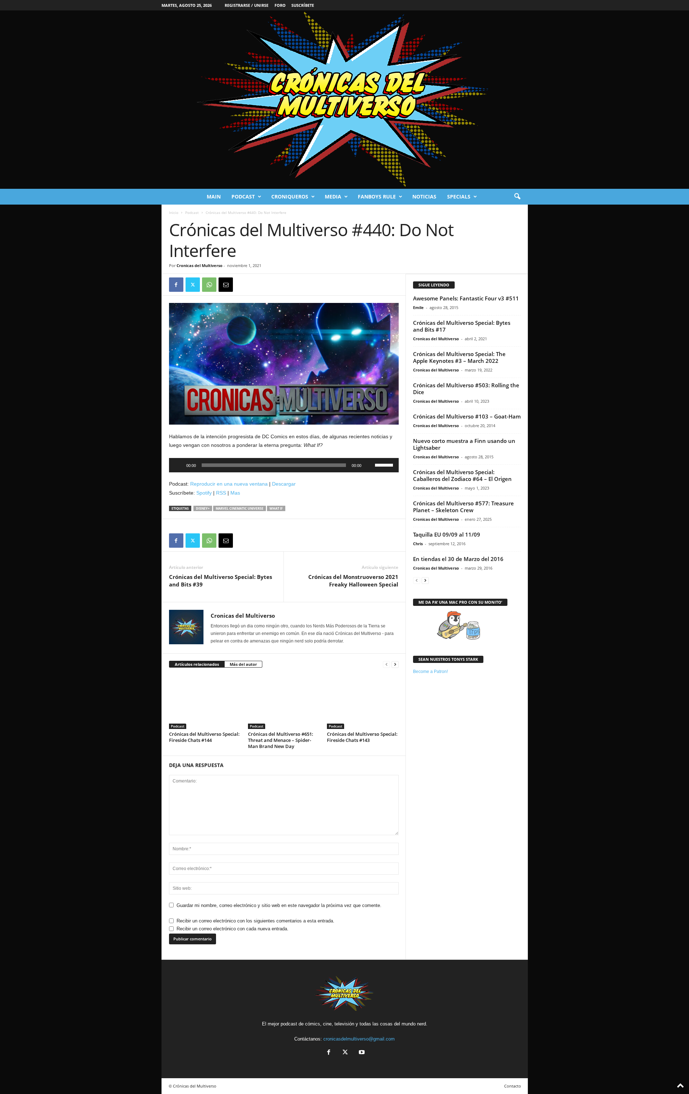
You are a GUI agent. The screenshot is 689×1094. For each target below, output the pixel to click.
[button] (517, 197)
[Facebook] (176, 284)
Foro (280, 5)
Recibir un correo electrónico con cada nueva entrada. (233, 928)
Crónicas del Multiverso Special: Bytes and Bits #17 (461, 326)
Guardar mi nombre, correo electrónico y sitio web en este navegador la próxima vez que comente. (279, 905)
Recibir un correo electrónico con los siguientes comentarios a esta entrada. (255, 921)
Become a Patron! (430, 671)
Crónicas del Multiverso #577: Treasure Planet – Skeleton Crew (463, 507)
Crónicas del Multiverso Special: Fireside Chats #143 (362, 737)
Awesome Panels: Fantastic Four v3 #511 (466, 298)
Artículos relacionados (197, 664)
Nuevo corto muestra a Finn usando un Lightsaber (464, 444)
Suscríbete (302, 5)
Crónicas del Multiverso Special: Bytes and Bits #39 (220, 580)
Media (333, 196)
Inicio (173, 212)
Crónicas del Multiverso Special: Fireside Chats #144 (204, 737)
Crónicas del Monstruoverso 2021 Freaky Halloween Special (353, 580)
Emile (418, 307)
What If (276, 508)
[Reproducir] (178, 465)
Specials (458, 196)
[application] (284, 465)
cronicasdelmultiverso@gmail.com (359, 1039)
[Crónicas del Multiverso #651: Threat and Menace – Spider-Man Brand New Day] (284, 702)
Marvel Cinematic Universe (239, 508)
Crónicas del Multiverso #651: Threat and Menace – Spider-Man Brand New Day (280, 740)
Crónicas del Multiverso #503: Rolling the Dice (466, 389)
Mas (235, 493)
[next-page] (395, 664)
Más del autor (243, 664)
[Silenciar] (369, 465)
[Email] (226, 284)
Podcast (243, 196)
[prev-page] (386, 664)
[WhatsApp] (209, 284)
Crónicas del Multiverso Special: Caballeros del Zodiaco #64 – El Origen (462, 475)
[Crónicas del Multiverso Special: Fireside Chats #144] (205, 702)
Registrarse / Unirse (246, 5)
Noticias (424, 196)
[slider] (385, 464)
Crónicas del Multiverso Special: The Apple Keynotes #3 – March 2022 (459, 357)
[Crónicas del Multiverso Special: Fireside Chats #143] (363, 702)
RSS (221, 493)
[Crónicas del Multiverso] (344, 99)
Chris (418, 543)
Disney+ (203, 508)
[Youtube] (361, 1053)
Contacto (512, 1086)
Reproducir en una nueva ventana (229, 484)
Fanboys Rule (377, 196)
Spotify (204, 493)
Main (214, 196)
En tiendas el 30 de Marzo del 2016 (458, 558)
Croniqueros (289, 196)
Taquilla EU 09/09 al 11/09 (446, 534)
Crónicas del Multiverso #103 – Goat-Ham (467, 416)
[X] (193, 284)
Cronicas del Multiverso (199, 265)
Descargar (284, 484)
